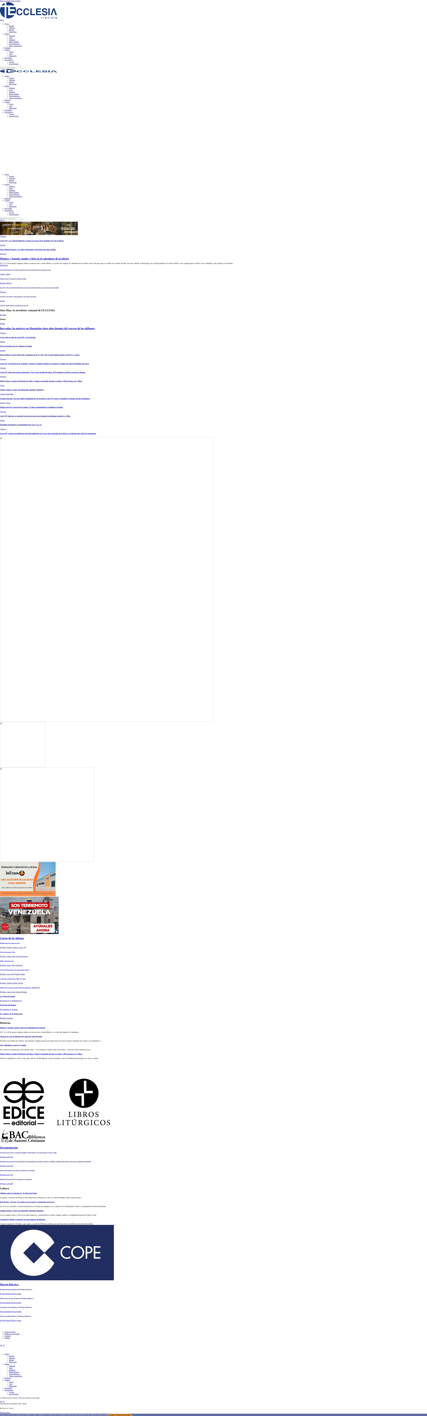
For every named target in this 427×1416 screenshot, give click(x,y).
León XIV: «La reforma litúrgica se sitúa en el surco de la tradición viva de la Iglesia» (32, 241)
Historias (3, 254)
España (2, 245)
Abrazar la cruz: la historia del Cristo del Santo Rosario (21, 1036)
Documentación (9, 1147)
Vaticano (3, 236)
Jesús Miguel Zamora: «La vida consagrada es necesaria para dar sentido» (28, 249)
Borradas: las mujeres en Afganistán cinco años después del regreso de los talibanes (47, 328)
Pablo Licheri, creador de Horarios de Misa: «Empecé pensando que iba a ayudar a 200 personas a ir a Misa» (41, 381)
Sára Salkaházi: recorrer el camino (13, 1045)
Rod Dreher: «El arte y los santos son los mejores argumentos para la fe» (27, 1202)
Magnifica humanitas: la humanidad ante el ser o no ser (21, 425)
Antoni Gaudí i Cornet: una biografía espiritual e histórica (22, 390)
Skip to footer (16, 1)
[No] (132, 1415)
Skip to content (5, 1)
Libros (8, 274)
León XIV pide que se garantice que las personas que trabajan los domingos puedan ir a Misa (35, 416)
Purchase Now (5, 1413)
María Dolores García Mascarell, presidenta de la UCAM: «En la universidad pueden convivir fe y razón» (40, 355)
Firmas (2, 301)
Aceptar (111, 1415)
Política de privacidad (123, 1415)
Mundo (2, 324)
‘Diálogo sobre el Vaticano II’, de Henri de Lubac (18, 1193)
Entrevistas (4, 265)
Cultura (2, 274)
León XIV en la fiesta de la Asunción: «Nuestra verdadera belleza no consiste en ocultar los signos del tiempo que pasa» (44, 364)
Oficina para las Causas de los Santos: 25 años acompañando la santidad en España (31, 407)
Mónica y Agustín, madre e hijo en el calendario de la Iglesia (34, 258)
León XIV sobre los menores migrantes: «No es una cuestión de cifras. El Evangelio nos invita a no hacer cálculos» (43, 372)
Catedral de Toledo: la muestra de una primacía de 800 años (22, 1219)
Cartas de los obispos (12, 938)
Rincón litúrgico (9, 1284)
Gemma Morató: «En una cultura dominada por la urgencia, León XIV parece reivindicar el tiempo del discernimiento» (45, 399)
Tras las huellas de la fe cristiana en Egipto (16, 346)
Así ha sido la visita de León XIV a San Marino (17, 337)
